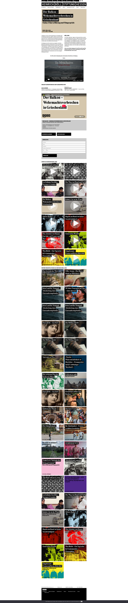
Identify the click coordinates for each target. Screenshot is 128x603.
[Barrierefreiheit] (82, 0)
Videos (64, 7)
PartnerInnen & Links (70, 7)
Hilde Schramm (45, 88)
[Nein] (126, 601)
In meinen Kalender (47, 134)
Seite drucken (61, 134)
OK (81, 601)
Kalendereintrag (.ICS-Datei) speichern (49, 128)
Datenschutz (83, 7)
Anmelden (45, 155)
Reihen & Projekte (51, 7)
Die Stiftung (44, 7)
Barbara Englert (68, 88)
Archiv (77, 7)
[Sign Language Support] (80, 0)
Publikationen (58, 7)
